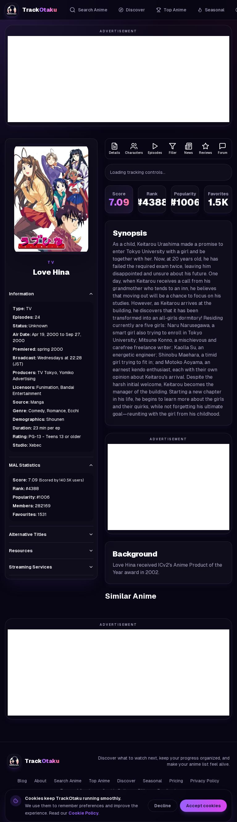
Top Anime (175, 9)
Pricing (176, 780)
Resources (20, 550)
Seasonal (214, 9)
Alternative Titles (27, 534)
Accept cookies (203, 805)
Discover (135, 9)
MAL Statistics (24, 465)
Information (21, 293)
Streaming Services (30, 567)
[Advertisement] (118, 79)
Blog (22, 780)
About (40, 780)
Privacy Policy (204, 780)
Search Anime (92, 9)
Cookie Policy (83, 813)
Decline (162, 805)
